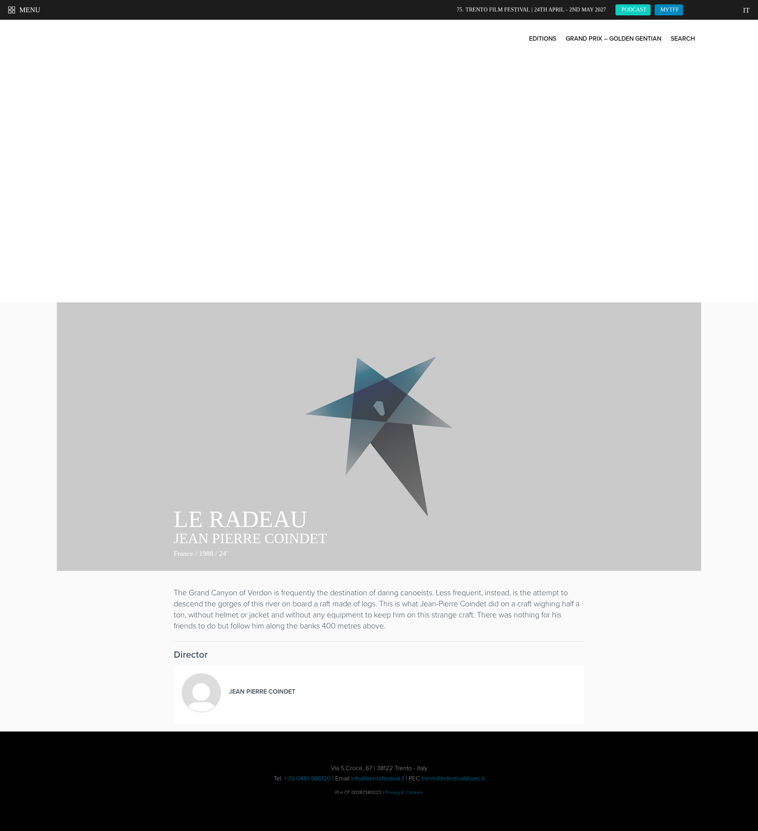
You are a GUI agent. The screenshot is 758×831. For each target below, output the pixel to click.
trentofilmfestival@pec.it (453, 778)
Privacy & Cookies (404, 792)
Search (683, 38)
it (746, 10)
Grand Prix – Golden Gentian (613, 38)
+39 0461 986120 (307, 778)
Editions (542, 38)
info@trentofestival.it (377, 778)
